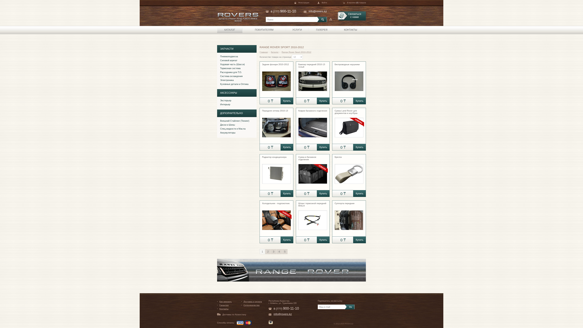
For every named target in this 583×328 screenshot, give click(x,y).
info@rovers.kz (318, 11)
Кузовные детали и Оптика (234, 84)
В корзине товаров (356, 3)
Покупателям (264, 30)
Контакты (350, 30)
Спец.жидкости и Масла (232, 128)
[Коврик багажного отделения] (312, 126)
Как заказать (225, 301)
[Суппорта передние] (349, 219)
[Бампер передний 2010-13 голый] (312, 80)
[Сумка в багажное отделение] (312, 172)
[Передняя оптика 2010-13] (276, 126)
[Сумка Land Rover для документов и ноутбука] (349, 126)
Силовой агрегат (228, 60)
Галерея (321, 30)
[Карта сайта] (330, 19)
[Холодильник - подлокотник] (276, 219)
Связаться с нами (354, 15)
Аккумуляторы (227, 132)
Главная (264, 52)
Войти (324, 3)
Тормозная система (230, 68)
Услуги (297, 30)
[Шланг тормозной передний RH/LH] (312, 219)
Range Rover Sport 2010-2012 (296, 52)
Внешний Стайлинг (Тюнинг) (234, 121)
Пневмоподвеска (229, 56)
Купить (287, 101)
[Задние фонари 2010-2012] (276, 80)
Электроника (227, 80)
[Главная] (238, 14)
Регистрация (303, 3)
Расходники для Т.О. (231, 72)
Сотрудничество (252, 305)
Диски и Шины (227, 124)
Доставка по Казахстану (234, 314)
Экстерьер (225, 100)
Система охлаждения (231, 76)
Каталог (229, 30)
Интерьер (225, 104)
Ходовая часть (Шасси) (232, 64)
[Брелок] (349, 172)
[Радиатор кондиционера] (276, 172)
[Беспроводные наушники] (349, 80)
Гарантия (224, 305)
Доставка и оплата (253, 301)
